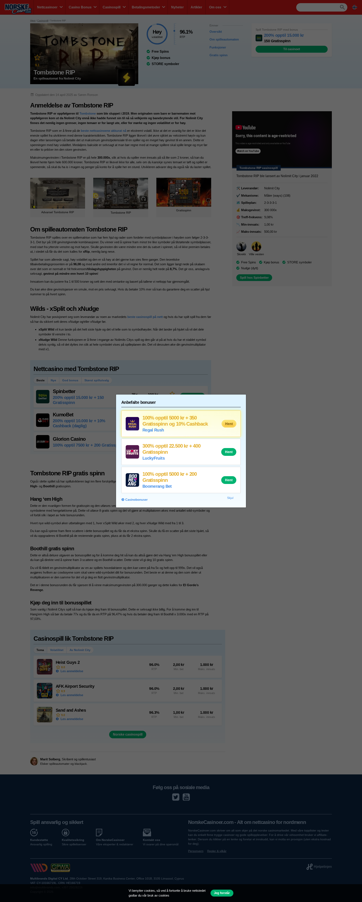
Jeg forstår (222, 893)
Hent (229, 424)
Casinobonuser (136, 499)
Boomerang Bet (157, 486)
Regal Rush (153, 430)
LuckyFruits (153, 458)
